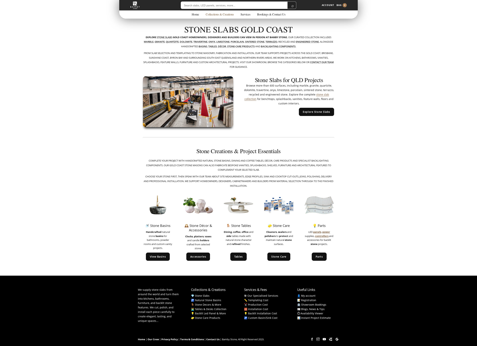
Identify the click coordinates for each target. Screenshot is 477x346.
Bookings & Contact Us (271, 14)
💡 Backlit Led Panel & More (208, 313)
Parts (319, 256)
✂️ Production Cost (256, 304)
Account (328, 5)
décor (222, 46)
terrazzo (271, 41)
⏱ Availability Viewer (310, 313)
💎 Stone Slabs (200, 295)
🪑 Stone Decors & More (206, 304)
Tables (238, 256)
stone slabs (164, 37)
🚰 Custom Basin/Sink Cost (260, 318)
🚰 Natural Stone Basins (206, 300)
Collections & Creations (220, 14)
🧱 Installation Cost (256, 309)
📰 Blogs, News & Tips (311, 309)
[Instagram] (318, 339)
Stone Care (278, 256)
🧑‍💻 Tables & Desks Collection (208, 309)
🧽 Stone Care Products (205, 318)
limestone (223, 41)
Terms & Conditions (192, 339)
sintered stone (254, 41)
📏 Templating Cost (256, 300)
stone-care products (241, 46)
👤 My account (306, 295)
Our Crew (153, 339)
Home (195, 14)
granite (160, 41)
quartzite (172, 41)
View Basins (158, 256)
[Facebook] (311, 339)
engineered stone (307, 41)
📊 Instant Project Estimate (314, 318)
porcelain (237, 41)
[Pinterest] (330, 339)
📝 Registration (306, 300)
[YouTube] (324, 339)
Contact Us (212, 339)
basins (203, 46)
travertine (200, 41)
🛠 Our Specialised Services (261, 295)
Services (245, 14)
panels (317, 232)
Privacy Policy (169, 339)
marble (149, 41)
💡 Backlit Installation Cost (260, 313)
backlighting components (278, 46)
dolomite (186, 41)
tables (212, 46)
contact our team (322, 62)
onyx (212, 41)
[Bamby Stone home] (135, 5)
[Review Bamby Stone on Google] (337, 339)
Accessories (198, 256)
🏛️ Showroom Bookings (311, 304)
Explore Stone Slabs (316, 112)
